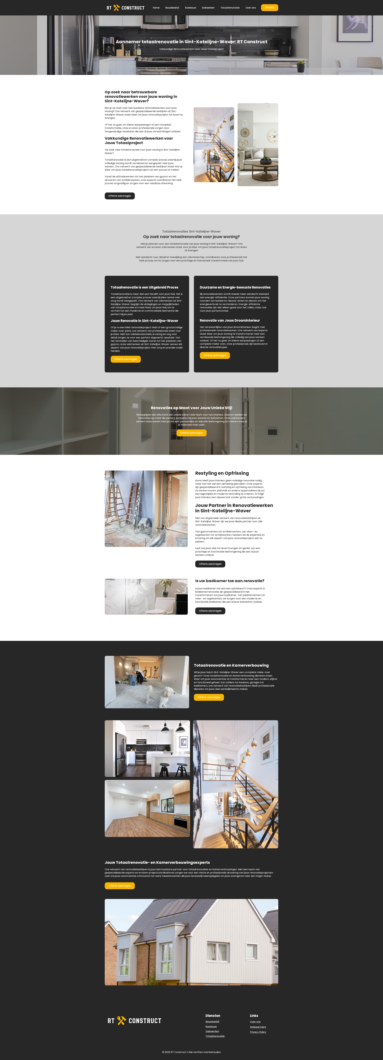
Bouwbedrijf (172, 7)
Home (156, 7)
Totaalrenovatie (230, 7)
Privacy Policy (258, 1032)
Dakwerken (208, 7)
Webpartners (258, 1027)
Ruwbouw (190, 7)
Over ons (251, 7)
